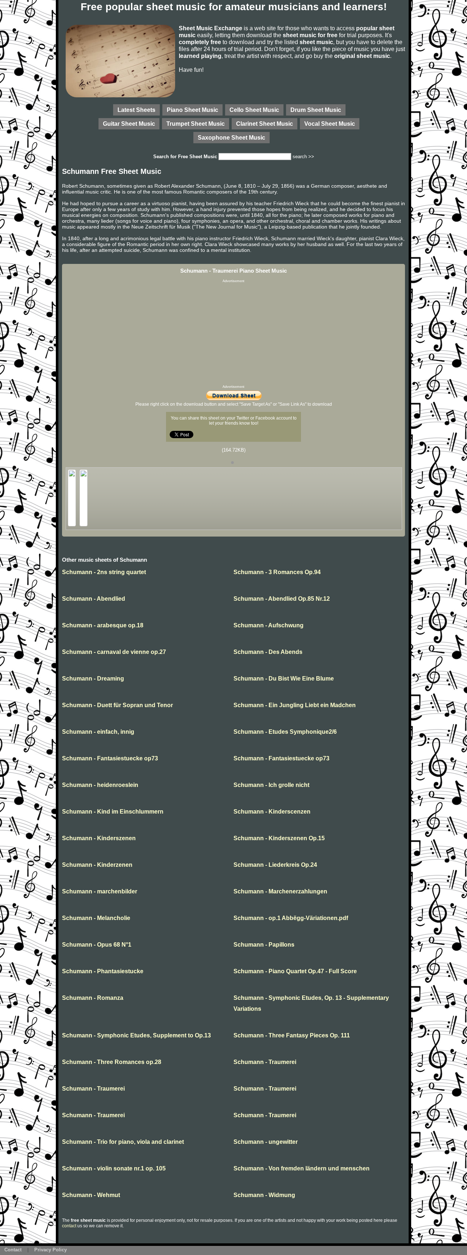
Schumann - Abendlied (93, 599)
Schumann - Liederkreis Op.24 (275, 865)
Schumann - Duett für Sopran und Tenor (117, 705)
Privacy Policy (50, 1249)
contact (69, 1225)
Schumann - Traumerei (265, 1062)
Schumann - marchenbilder (99, 891)
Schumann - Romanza (92, 998)
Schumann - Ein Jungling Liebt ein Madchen (295, 705)
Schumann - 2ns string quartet (104, 572)
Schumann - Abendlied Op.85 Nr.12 (282, 599)
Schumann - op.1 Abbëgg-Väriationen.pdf (291, 918)
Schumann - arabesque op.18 (102, 625)
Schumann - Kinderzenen (97, 865)
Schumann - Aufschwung (269, 625)
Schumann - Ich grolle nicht (271, 785)
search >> (303, 156)
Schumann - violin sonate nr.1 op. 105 (114, 1168)
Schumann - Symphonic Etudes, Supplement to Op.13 (136, 1035)
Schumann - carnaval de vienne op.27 (114, 652)
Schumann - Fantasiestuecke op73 (110, 758)
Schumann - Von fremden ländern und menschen (302, 1168)
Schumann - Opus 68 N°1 (96, 945)
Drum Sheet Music (315, 109)
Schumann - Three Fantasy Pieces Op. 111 (292, 1035)
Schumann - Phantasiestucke (102, 971)
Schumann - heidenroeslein (100, 785)
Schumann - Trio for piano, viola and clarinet (123, 1142)
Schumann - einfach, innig (98, 732)
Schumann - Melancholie (96, 918)
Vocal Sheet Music (329, 123)
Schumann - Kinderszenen (99, 838)
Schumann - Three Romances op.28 (111, 1062)
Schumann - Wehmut (91, 1195)
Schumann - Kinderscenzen (272, 811)
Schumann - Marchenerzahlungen (280, 891)
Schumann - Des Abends (268, 652)
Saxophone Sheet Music (231, 137)
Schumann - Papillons (264, 945)
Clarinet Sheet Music (264, 123)
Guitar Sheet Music (129, 123)
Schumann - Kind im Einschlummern (112, 811)
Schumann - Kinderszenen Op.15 (279, 838)
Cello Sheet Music (254, 109)
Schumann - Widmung (264, 1195)
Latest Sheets (136, 109)
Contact (13, 1249)
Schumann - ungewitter (266, 1142)
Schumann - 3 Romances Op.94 (277, 572)
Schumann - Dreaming (93, 678)
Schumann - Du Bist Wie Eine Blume (284, 678)
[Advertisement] (233, 334)
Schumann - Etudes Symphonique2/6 (285, 732)
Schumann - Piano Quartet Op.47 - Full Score (295, 971)
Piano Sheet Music (192, 109)
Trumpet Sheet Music (195, 123)
